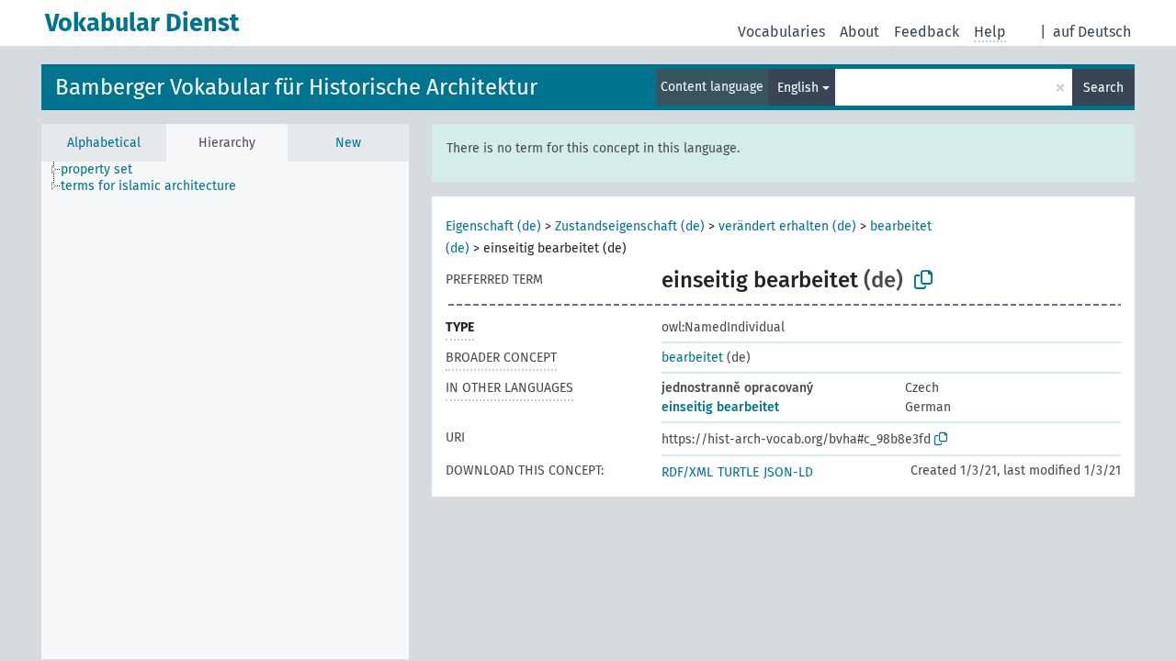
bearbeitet (692, 357)
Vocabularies (781, 31)
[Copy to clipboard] (923, 280)
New (348, 143)
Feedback (926, 31)
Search (1103, 87)
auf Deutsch (1092, 31)
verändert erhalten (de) (787, 226)
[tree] (225, 410)
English (798, 87)
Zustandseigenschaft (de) (630, 226)
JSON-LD (788, 472)
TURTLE (738, 472)
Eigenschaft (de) (493, 226)
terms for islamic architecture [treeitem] (148, 186)
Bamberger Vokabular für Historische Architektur (296, 87)
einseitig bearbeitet (720, 407)
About (859, 31)
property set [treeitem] (96, 169)
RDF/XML (687, 472)
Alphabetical (104, 143)
